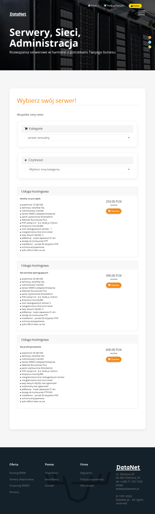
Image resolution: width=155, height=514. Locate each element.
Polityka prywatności (92, 479)
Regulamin (86, 473)
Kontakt (49, 485)
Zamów (115, 211)
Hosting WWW (17, 473)
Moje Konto (51, 473)
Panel (136, 6)
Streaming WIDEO (19, 485)
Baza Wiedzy (52, 479)
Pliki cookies (87, 485)
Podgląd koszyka (115, 5)
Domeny (14, 492)
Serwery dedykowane (21, 479)
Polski (94, 5)
